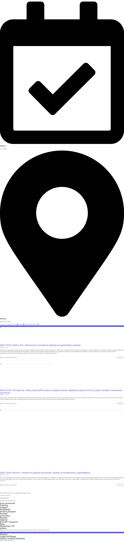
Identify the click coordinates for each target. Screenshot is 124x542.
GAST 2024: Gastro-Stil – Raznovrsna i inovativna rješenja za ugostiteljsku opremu (40, 345)
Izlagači (2, 347)
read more (120, 357)
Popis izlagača (7, 324)
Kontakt (32, 324)
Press (35, 324)
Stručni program (27, 324)
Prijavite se (13, 324)
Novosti (6, 347)
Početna (2, 324)
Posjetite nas (19, 324)
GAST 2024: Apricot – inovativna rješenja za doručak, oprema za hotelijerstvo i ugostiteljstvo (45, 472)
